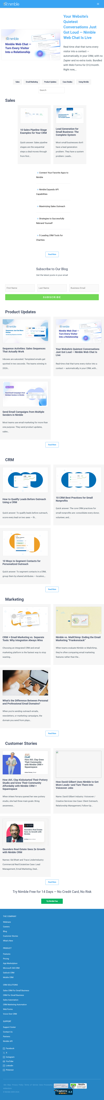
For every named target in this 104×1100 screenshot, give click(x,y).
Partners (6, 1036)
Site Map (7, 1085)
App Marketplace (10, 963)
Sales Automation (10, 1000)
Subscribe (52, 297)
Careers (6, 927)
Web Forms (8, 1009)
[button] (17, 82)
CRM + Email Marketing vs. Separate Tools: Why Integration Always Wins (23, 639)
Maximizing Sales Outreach (52, 206)
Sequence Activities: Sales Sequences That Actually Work (24, 350)
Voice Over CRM (10, 1014)
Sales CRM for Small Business (16, 990)
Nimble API (8, 1041)
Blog (5, 931)
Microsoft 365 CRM (11, 968)
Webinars (7, 922)
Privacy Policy (17, 1085)
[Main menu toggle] (98, 4)
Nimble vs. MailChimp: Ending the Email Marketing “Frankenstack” (78, 639)
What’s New (8, 941)
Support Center (9, 1027)
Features (6, 954)
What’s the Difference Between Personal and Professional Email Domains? (25, 702)
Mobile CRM (8, 977)
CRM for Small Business (13, 995)
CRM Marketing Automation (15, 1004)
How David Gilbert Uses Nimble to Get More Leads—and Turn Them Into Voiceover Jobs (77, 784)
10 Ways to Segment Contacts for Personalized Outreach (21, 562)
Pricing (6, 959)
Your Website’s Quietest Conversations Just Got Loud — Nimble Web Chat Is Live (79, 27)
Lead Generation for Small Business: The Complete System (67, 131)
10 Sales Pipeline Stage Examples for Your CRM (33, 131)
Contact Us (8, 1032)
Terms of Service (31, 1085)
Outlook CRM (8, 973)
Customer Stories (10, 936)
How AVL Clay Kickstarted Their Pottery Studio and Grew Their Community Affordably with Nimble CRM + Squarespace (25, 784)
